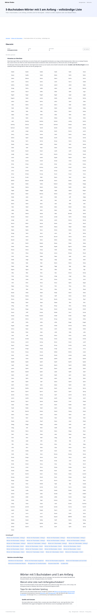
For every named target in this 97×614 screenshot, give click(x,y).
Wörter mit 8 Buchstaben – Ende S (53, 549)
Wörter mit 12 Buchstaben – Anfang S (57, 543)
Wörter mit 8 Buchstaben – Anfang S (56, 540)
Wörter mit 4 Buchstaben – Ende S (53, 546)
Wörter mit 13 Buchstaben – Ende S (74, 552)
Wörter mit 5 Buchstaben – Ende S (72, 546)
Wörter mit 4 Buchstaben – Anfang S (56, 537)
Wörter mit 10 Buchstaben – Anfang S (16, 543)
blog (70, 611)
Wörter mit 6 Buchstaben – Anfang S (16, 540)
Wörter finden (9, 2)
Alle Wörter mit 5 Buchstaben (15, 560)
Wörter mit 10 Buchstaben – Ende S (15, 552)
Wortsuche (89, 2)
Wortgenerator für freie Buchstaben (37, 563)
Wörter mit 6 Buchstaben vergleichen (55, 560)
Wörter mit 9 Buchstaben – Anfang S (76, 540)
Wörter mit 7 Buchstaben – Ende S (34, 549)
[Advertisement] (48, 26)
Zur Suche (86, 49)
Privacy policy (88, 611)
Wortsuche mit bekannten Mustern (17, 563)
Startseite (8, 38)
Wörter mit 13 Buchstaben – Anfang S (78, 543)
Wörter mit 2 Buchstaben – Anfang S (16, 537)
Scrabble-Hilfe (64, 563)
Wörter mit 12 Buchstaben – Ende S (54, 552)
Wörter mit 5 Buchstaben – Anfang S (76, 537)
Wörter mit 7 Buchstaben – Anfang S (36, 540)
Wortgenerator (82, 2)
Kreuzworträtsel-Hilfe (53, 563)
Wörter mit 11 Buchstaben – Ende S (35, 552)
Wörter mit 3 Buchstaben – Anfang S (36, 537)
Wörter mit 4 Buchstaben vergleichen (34, 560)
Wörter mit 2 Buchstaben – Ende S (15, 546)
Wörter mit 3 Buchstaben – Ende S (34, 546)
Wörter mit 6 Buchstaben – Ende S (15, 549)
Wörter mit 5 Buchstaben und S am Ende (76, 560)
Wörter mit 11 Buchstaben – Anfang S (36, 543)
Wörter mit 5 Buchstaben (16, 38)
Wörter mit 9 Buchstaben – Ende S (72, 549)
